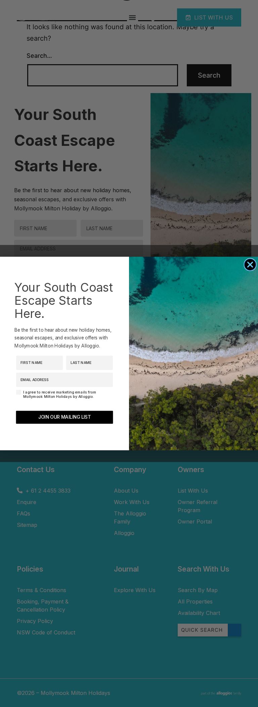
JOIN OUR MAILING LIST (64, 417)
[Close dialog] (250, 265)
